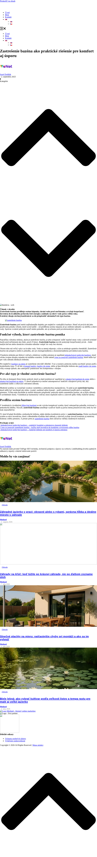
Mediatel (3, 520)
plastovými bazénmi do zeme (77, 379)
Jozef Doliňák (5, 74)
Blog (7, 15)
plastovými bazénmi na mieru (11, 381)
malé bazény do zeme (87, 366)
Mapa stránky (38, 745)
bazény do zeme (43, 366)
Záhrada (5, 505)
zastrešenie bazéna (42, 419)
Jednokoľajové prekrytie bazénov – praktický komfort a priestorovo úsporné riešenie (34, 425)
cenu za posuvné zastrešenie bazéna (68, 357)
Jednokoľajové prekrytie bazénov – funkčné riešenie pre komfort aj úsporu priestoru (33, 430)
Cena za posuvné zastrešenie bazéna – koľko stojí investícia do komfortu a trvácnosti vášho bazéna (39, 427)
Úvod (7, 12)
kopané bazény (30, 366)
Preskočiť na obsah (7, 1)
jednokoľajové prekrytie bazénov (78, 355)
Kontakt (8, 17)
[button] (48, 29)
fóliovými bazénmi (29, 405)
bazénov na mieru (18, 364)
